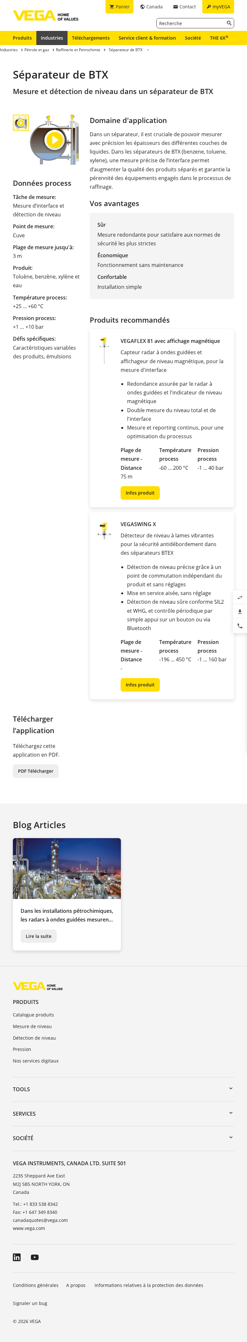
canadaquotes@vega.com (40, 1220)
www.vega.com (29, 1228)
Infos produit (140, 493)
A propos (76, 1285)
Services (24, 1113)
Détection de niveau (34, 1038)
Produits (22, 38)
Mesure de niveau (32, 1026)
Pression (22, 1049)
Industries (52, 38)
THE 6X (219, 37)
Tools (21, 1089)
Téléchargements (91, 38)
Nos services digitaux (36, 1061)
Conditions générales (36, 1285)
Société (193, 38)
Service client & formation (147, 38)
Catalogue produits (33, 1015)
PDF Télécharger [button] (35, 771)
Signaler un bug (30, 1303)
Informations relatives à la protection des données (149, 1285)
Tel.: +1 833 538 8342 (35, 1204)
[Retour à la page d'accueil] (38, 986)
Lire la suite (38, 936)
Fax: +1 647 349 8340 (35, 1212)
